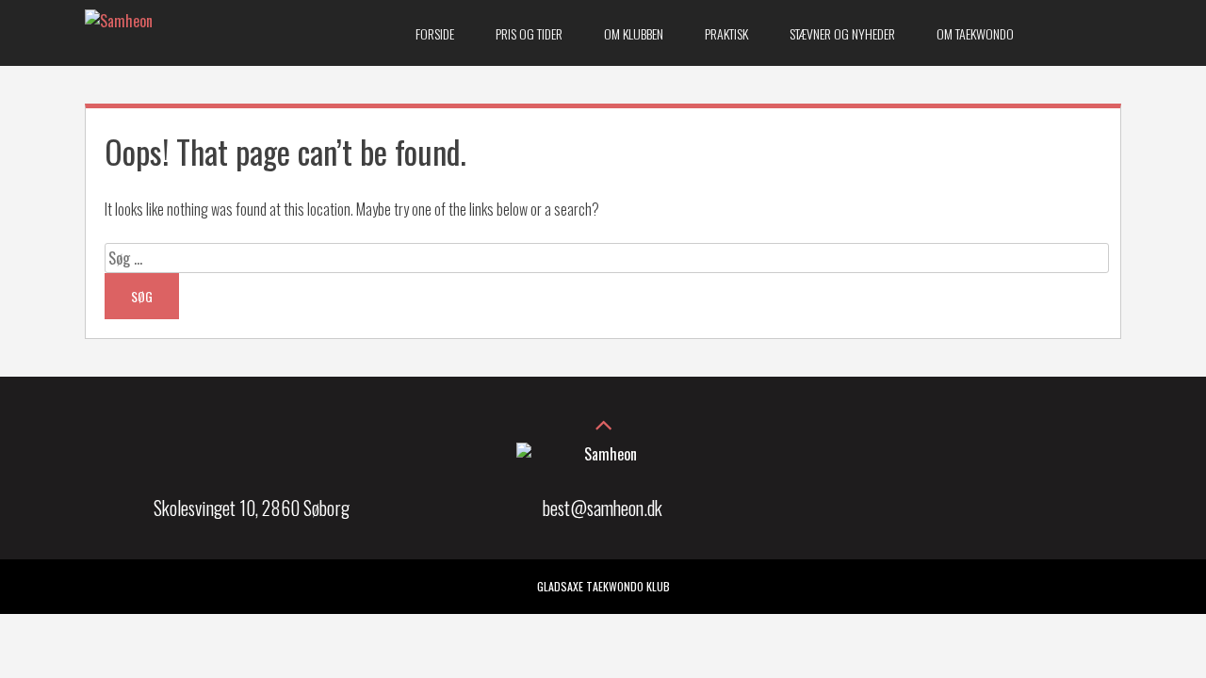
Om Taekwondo (975, 33)
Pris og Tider (529, 33)
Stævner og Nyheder (842, 33)
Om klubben (633, 33)
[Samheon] (119, 20)
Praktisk (726, 33)
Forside (435, 33)
